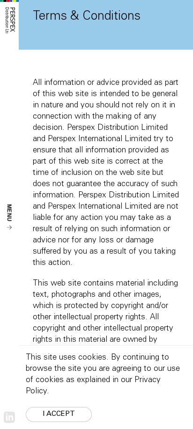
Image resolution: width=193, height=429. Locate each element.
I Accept (59, 414)
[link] (9, 417)
